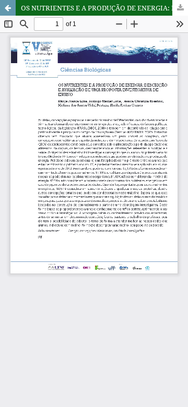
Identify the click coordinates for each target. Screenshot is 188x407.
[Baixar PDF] (180, 8)
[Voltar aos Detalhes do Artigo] (8, 8)
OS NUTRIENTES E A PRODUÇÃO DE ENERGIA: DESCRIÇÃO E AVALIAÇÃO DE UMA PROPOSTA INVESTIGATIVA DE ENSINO (104, 8)
